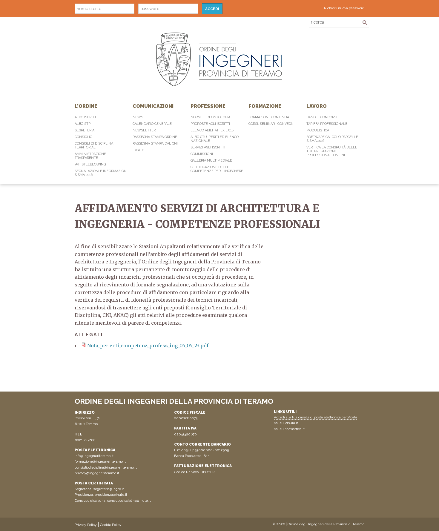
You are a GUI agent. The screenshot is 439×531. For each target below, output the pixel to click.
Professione (208, 106)
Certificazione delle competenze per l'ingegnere (217, 169)
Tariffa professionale (326, 124)
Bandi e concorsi (321, 117)
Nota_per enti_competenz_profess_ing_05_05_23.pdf (147, 346)
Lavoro (316, 106)
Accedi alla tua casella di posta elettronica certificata (315, 417)
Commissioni (202, 154)
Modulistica (317, 130)
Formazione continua (268, 117)
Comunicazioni (153, 106)
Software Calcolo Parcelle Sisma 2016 (332, 139)
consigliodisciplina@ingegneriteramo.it (106, 467)
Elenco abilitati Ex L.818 (212, 130)
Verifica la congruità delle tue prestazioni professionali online (331, 151)
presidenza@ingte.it (111, 494)
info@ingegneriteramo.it (94, 456)
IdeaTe (138, 150)
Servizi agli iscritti (208, 147)
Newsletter (144, 130)
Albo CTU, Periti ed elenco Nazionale (215, 139)
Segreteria (84, 130)
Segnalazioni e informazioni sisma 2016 (101, 173)
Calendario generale (152, 124)
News (138, 117)
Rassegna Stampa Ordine (155, 137)
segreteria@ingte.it (108, 489)
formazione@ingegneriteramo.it (100, 461)
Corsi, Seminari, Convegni (271, 124)
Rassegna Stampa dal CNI (155, 143)
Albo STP (82, 124)
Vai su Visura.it (286, 423)
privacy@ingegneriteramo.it (97, 473)
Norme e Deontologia (210, 117)
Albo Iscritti (86, 117)
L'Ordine (86, 106)
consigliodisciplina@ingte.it (129, 500)
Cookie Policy (111, 525)
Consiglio (83, 137)
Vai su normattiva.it (289, 429)
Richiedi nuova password (344, 8)
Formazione (264, 106)
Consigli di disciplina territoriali (94, 145)
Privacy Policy (86, 525)
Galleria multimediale (211, 160)
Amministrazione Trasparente (90, 156)
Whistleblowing (90, 164)
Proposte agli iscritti (210, 124)
